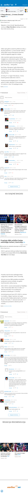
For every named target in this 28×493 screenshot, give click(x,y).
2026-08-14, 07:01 (18, 234)
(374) (19, 454)
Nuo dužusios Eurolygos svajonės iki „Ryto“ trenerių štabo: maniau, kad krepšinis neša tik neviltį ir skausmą (21, 228)
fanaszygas (6, 339)
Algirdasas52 (12, 144)
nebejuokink (7, 330)
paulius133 (6, 167)
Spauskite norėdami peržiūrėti (14, 120)
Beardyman (11, 369)
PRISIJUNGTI (24, 5)
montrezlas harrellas (8, 306)
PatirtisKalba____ (12, 126)
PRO (8, 152)
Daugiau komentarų (14, 186)
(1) (25, 232)
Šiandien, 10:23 (4, 235)
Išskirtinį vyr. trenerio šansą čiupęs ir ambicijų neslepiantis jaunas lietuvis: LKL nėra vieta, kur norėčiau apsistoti (7, 228)
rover (5, 152)
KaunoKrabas (12, 118)
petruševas (6, 86)
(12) (8, 456)
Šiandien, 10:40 (4, 458)
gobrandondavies (13, 407)
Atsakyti (5, 105)
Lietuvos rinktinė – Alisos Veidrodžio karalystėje (6, 454)
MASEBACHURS (7, 391)
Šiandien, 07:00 (18, 456)
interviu (3, 234)
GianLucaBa (7, 109)
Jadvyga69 (6, 101)
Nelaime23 (6, 321)
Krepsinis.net (7, 22)
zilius (5, 176)
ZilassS (5, 346)
